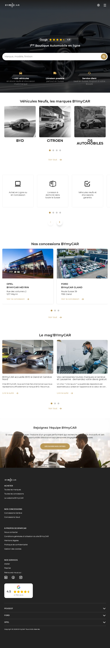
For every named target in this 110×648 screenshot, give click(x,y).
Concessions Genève (13, 513)
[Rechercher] (104, 57)
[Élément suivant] (59, 222)
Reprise (7, 568)
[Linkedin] (5, 577)
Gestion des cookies (12, 549)
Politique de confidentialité (16, 545)
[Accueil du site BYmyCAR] (12, 5)
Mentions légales (11, 540)
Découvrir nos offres (55, 446)
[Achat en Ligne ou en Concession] (17, 191)
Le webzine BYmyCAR (13, 498)
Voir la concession (16, 299)
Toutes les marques (12, 490)
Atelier (7, 564)
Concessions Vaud (12, 517)
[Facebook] (13, 577)
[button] (50, 150)
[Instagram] (20, 577)
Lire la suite (8, 393)
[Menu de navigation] (105, 5)
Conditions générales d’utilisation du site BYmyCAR (26, 536)
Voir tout (52, 160)
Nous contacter (11, 532)
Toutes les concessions (14, 494)
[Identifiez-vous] (98, 5)
